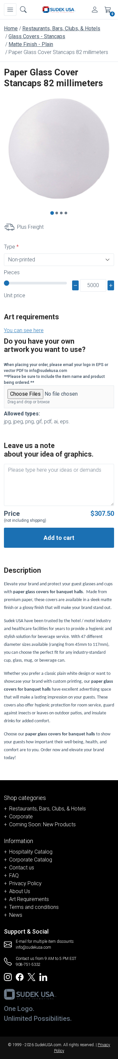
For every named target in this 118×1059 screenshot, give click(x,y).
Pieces (12, 272)
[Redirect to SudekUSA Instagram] (8, 976)
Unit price (14, 295)
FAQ (14, 875)
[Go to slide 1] (52, 213)
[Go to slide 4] (66, 213)
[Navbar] (10, 9)
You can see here (24, 330)
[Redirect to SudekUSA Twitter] (31, 976)
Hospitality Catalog (30, 852)
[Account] (94, 9)
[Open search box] (23, 9)
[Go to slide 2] (56, 213)
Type (9, 247)
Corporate (21, 816)
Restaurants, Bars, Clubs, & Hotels (61, 28)
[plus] (111, 285)
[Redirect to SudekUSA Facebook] (20, 976)
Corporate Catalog (30, 860)
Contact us (21, 867)
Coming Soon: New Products (42, 824)
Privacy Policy (25, 883)
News (15, 915)
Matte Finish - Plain (31, 44)
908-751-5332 (28, 964)
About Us (19, 891)
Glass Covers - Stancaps (37, 36)
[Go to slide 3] (61, 213)
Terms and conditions (34, 907)
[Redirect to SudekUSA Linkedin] (43, 976)
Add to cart (59, 537)
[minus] (75, 285)
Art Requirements (29, 899)
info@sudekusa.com (33, 947)
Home (11, 28)
